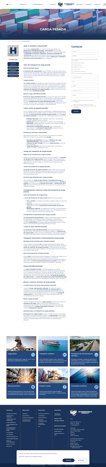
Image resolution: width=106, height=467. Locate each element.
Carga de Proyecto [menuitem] (12, 436)
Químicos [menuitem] (24, 413)
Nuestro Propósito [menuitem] (44, 413)
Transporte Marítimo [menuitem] (9, 416)
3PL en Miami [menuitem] (9, 434)
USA (71, 419)
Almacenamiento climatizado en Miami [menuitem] (11, 429)
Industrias (79, 4)
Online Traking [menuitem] (59, 420)
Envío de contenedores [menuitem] (10, 441)
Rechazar (81, 460)
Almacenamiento (38, 4)
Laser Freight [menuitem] (58, 431)
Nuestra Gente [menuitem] (42, 417)
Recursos (88, 4)
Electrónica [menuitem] (25, 415)
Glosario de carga (16, 41)
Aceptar (68, 460)
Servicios (22, 4)
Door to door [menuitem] (10, 444)
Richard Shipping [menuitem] (59, 429)
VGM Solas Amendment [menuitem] (57, 414)
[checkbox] (84, 68)
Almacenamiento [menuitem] (11, 422)
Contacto (97, 4)
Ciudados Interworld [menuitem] (41, 424)
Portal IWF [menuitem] (58, 418)
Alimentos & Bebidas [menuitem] (28, 417)
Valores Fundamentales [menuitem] (42, 420)
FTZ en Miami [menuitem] (9, 432)
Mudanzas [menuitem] (9, 446)
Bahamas (52, 4)
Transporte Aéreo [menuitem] (11, 413)
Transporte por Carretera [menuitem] (11, 419)
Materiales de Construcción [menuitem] (26, 420)
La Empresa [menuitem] (41, 415)
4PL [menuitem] (39, 426)
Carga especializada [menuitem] (12, 438)
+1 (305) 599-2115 (74, 425)
